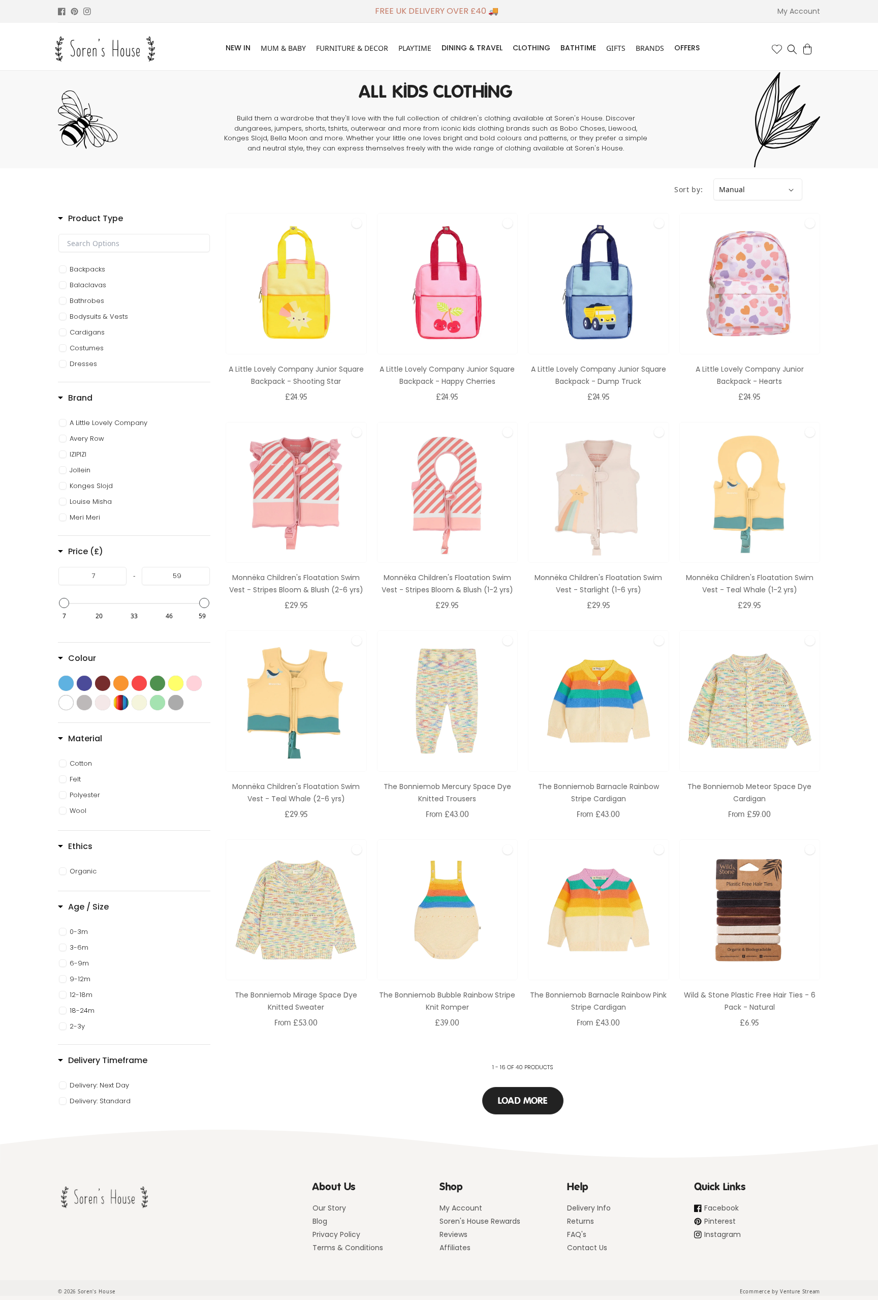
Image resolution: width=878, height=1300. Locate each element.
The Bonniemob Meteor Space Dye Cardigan (749, 792)
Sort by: (688, 189)
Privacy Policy (336, 1234)
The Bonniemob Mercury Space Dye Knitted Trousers (447, 792)
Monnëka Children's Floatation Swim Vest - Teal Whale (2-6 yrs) (296, 792)
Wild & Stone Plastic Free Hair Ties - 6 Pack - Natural (750, 1001)
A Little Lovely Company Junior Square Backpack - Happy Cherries (447, 375)
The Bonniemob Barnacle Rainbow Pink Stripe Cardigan (598, 1001)
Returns (580, 1221)
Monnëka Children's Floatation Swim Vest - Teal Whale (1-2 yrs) (749, 583)
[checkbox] (136, 269)
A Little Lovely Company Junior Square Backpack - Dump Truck (598, 375)
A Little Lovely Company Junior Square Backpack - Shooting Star (296, 375)
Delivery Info (589, 1208)
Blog (319, 1221)
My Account (461, 1208)
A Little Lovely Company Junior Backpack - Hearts (750, 375)
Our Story (329, 1208)
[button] (792, 49)
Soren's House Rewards (480, 1221)
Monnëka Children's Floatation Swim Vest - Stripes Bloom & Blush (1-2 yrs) (447, 583)
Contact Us (587, 1248)
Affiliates (455, 1248)
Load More (523, 1100)
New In (238, 48)
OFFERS (687, 48)
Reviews (453, 1234)
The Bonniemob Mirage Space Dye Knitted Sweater (296, 1001)
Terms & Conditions (347, 1248)
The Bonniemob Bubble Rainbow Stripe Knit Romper (447, 1001)
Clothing (531, 48)
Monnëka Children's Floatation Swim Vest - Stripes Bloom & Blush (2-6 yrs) (296, 583)
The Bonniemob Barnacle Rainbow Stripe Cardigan (598, 792)
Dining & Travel (472, 48)
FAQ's (576, 1234)
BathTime (578, 48)
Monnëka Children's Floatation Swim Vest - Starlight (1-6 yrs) (598, 583)
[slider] (64, 603)
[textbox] (134, 243)
